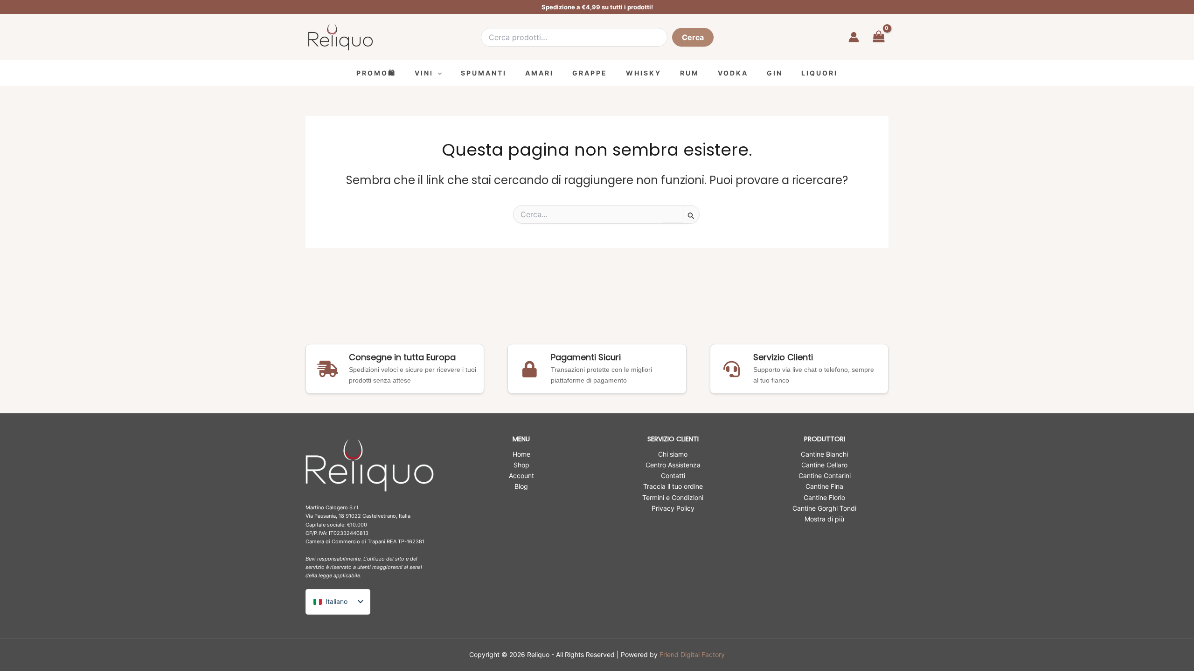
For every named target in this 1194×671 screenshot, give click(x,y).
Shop (521, 465)
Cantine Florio (824, 497)
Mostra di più (824, 519)
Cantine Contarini (824, 475)
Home (521, 454)
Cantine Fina (824, 486)
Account (521, 475)
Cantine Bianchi (824, 454)
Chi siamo (672, 454)
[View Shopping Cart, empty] (878, 37)
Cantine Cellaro (824, 465)
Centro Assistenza (673, 465)
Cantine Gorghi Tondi (824, 508)
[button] (437, 73)
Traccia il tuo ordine (673, 486)
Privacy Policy (673, 508)
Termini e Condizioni (672, 497)
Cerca (693, 37)
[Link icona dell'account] (853, 37)
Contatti (673, 475)
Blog (521, 486)
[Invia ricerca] (691, 215)
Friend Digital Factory (692, 654)
